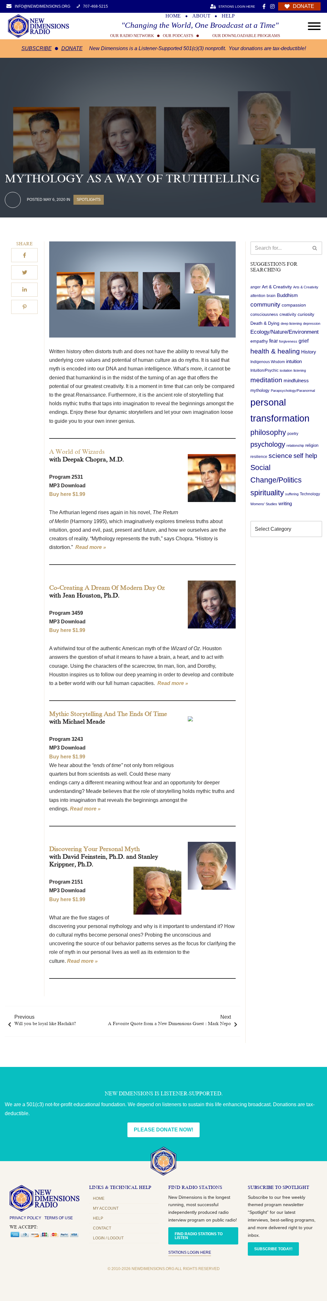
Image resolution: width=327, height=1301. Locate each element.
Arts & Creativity (305, 287)
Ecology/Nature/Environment (284, 332)
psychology (267, 444)
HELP (228, 16)
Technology (310, 494)
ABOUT (201, 16)
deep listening (291, 323)
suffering (292, 494)
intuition (294, 361)
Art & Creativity (277, 286)
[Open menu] (314, 26)
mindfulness (296, 380)
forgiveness (288, 341)
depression (311, 323)
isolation (286, 370)
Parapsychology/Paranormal (293, 390)
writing (285, 503)
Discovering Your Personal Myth (94, 848)
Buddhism (287, 295)
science (280, 455)
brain (271, 295)
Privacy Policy (25, 1218)
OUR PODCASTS (178, 36)
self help (305, 455)
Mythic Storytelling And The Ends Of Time (108, 713)
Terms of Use (58, 1218)
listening (299, 370)
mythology (260, 390)
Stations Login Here (189, 1252)
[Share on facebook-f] (24, 255)
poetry (292, 433)
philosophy (268, 432)
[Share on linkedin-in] (24, 290)
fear (273, 341)
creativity (287, 314)
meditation (266, 380)
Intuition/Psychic (264, 370)
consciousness (264, 314)
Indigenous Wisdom (267, 362)
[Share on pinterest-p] (24, 307)
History (308, 351)
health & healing (275, 351)
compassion (294, 305)
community (265, 304)
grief (303, 341)
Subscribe (36, 48)
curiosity (306, 314)
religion (311, 445)
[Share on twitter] (24, 272)
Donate (72, 48)
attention (257, 295)
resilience (258, 456)
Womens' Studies (263, 504)
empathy (259, 341)
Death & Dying (264, 323)
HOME (173, 16)
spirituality (267, 493)
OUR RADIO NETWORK (132, 36)
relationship (295, 445)
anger (255, 287)
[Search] (315, 248)
